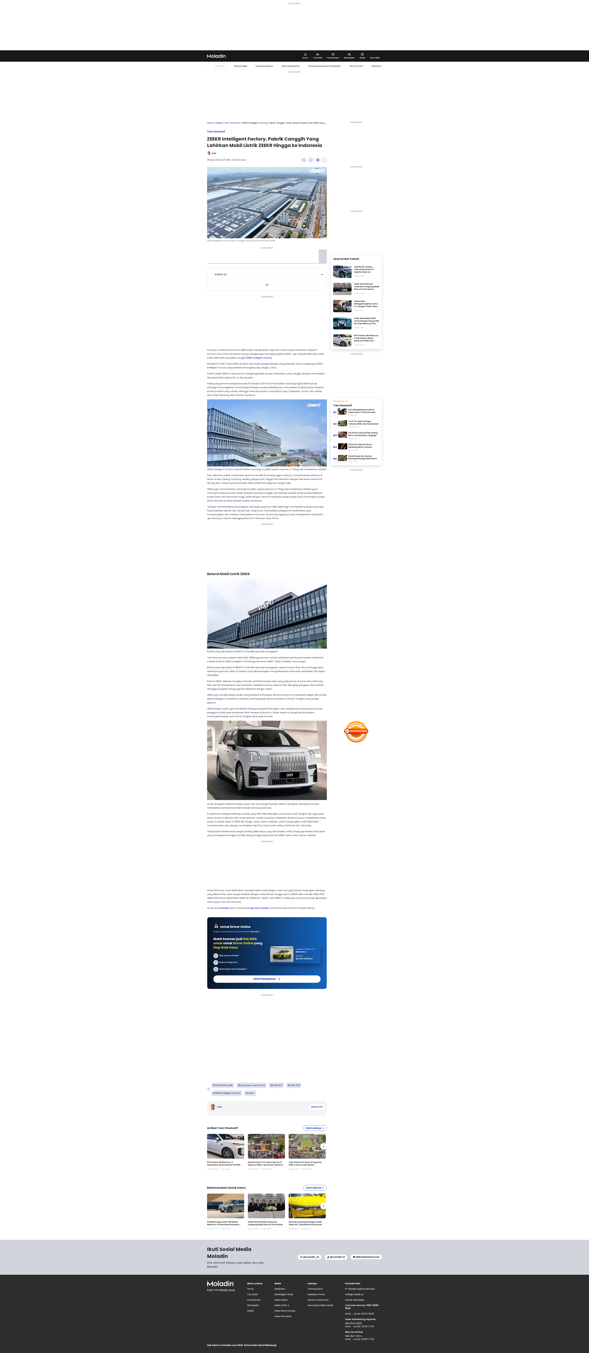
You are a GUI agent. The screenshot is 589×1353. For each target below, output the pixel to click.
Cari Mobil (252, 1294)
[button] (304, 160)
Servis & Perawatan (291, 66)
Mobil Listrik (280, 1305)
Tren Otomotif (356, 66)
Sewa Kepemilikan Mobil (320, 1305)
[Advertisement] (294, 26)
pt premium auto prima (252, 1085)
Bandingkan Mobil (284, 1294)
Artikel (219, 122)
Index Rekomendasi (285, 1310)
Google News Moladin (257, 908)
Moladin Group (227, 1289)
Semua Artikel (240, 66)
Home (210, 122)
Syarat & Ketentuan (318, 1299)
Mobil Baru (280, 1288)
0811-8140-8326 (353, 1323)
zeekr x (251, 1093)
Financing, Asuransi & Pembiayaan (324, 66)
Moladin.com (227, 908)
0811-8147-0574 (353, 1336)
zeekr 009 (295, 1085)
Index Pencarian (283, 1316)
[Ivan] (213, 1107)
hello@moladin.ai (354, 1294)
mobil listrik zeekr (224, 1085)
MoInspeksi (253, 1305)
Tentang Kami (315, 1288)
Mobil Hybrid (281, 1299)
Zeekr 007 (277, 1085)
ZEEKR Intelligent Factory (259, 357)
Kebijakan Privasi (316, 1294)
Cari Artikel (220, 66)
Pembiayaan (254, 1299)
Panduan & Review (264, 66)
